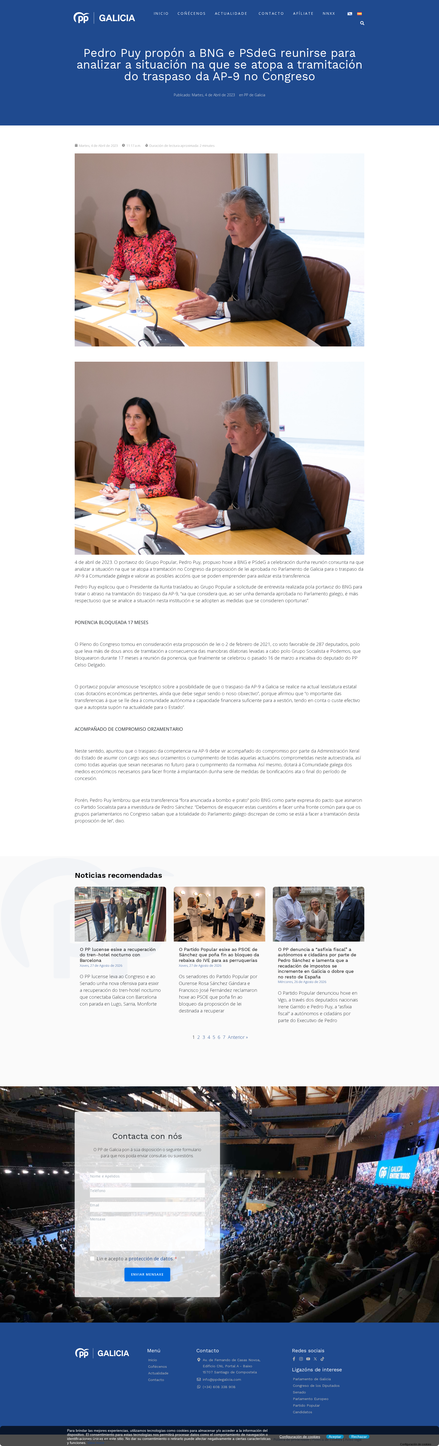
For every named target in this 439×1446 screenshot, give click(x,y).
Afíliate (303, 13)
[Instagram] (301, 1359)
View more (95, 1443)
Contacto (271, 13)
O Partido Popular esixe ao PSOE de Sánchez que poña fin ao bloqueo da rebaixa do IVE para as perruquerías (219, 955)
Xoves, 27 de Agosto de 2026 (101, 965)
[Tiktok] (322, 1359)
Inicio (161, 13)
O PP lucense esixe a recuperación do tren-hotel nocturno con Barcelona (118, 955)
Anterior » (238, 1037)
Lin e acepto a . (136, 1258)
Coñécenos (192, 13)
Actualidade (231, 13)
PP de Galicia (254, 94)
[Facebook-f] (294, 1359)
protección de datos (151, 1259)
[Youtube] (308, 1359)
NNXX (329, 13)
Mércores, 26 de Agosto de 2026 (302, 981)
